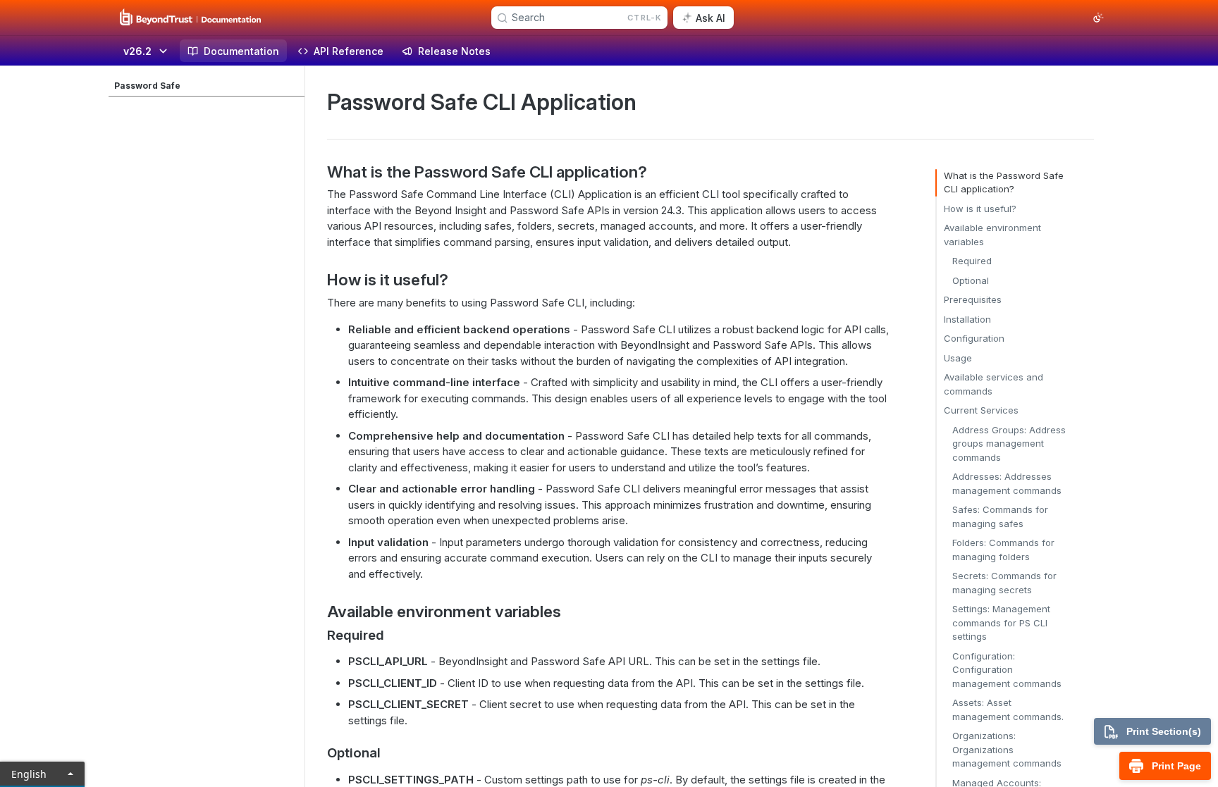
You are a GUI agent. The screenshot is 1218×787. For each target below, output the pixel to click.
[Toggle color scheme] (1098, 17)
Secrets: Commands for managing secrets (1004, 582)
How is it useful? (980, 208)
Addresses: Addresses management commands (1007, 483)
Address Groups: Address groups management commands (1009, 443)
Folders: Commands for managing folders (1003, 549)
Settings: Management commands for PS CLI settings (1001, 622)
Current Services (981, 410)
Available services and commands (993, 384)
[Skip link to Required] (318, 634)
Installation (967, 319)
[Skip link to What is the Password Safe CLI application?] (318, 172)
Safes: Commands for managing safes (1000, 516)
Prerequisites (973, 299)
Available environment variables (992, 234)
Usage (958, 358)
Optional (970, 280)
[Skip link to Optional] (318, 753)
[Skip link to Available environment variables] (318, 611)
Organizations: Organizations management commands (1007, 749)
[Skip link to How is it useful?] (318, 279)
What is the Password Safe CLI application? (1004, 182)
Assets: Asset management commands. (1008, 709)
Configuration (974, 338)
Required (972, 260)
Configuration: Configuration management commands (1007, 669)
